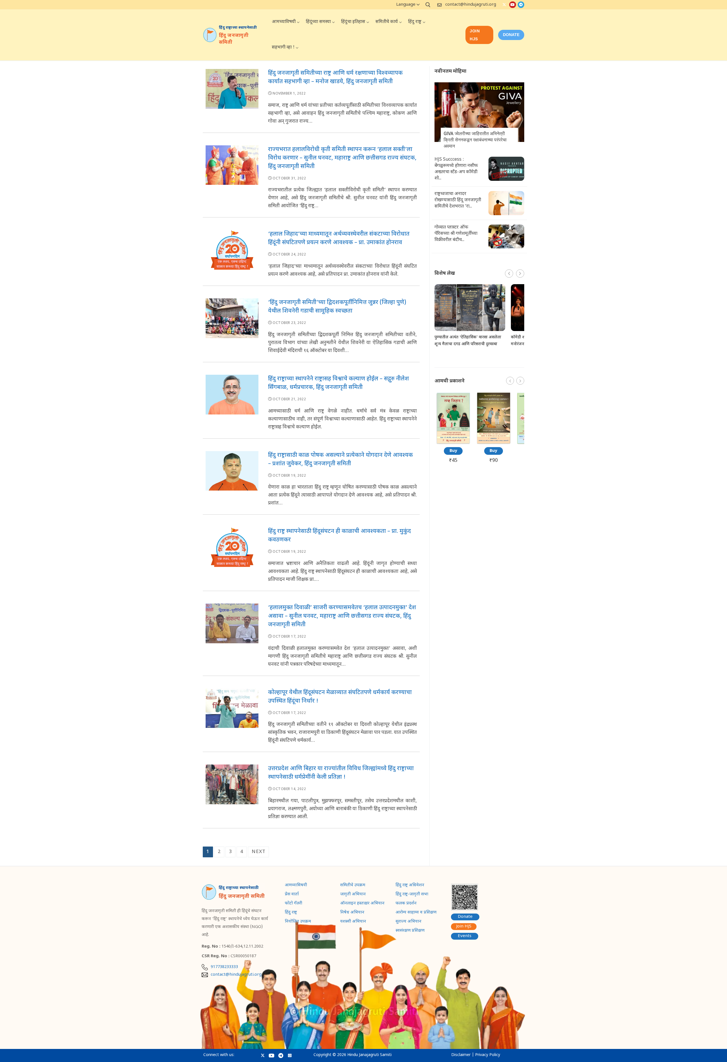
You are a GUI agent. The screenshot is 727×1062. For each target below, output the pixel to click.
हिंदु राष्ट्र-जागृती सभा (412, 895)
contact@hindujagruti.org (470, 4)
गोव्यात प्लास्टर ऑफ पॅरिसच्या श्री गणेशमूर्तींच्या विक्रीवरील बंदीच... (455, 234)
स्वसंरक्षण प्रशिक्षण (410, 931)
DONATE (511, 34)
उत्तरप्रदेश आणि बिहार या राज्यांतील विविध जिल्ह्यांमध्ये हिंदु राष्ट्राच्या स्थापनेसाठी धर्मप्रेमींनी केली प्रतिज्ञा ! (341, 773)
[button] (520, 273)
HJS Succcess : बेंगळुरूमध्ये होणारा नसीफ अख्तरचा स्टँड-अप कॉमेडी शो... (456, 169)
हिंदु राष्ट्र (291, 913)
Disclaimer (461, 1055)
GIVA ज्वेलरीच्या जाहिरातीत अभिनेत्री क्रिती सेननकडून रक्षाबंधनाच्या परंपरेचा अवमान (475, 140)
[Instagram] (289, 1055)
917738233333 (224, 967)
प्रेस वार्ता (292, 895)
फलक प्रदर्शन (406, 904)
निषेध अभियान (352, 913)
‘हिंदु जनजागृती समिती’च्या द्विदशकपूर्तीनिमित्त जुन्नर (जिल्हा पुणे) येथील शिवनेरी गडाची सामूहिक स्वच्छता (337, 307)
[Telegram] (521, 4)
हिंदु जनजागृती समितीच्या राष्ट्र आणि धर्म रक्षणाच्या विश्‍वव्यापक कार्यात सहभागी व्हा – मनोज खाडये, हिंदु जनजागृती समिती (335, 77)
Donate (465, 916)
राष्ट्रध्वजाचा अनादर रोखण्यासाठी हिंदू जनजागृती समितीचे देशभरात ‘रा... (457, 200)
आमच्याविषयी (296, 885)
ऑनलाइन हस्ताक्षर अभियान (362, 904)
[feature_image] (479, 112)
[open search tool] (428, 4)
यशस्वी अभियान (353, 922)
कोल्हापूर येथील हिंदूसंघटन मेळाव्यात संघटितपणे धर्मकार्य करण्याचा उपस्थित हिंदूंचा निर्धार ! (340, 697)
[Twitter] (504, 4)
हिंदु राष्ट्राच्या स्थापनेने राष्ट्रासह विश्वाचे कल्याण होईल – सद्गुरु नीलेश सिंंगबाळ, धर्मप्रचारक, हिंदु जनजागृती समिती (338, 383)
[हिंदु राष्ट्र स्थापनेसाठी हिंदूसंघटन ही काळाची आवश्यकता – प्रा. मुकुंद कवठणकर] (232, 557)
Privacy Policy (487, 1055)
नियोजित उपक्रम (298, 922)
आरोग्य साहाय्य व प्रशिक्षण (416, 913)
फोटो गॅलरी (293, 904)
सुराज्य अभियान (408, 922)
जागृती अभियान (353, 895)
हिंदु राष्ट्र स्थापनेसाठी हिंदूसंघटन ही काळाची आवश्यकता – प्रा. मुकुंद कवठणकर (339, 536)
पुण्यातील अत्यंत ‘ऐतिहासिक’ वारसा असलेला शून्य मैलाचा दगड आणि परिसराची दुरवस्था (467, 341)
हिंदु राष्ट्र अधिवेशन (410, 885)
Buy (453, 451)
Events (464, 936)
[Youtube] (512, 4)
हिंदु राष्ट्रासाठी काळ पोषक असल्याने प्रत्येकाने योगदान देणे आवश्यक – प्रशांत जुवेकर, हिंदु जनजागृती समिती (340, 460)
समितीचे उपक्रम (352, 885)
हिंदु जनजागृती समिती (233, 39)
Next (258, 852)
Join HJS (475, 35)
